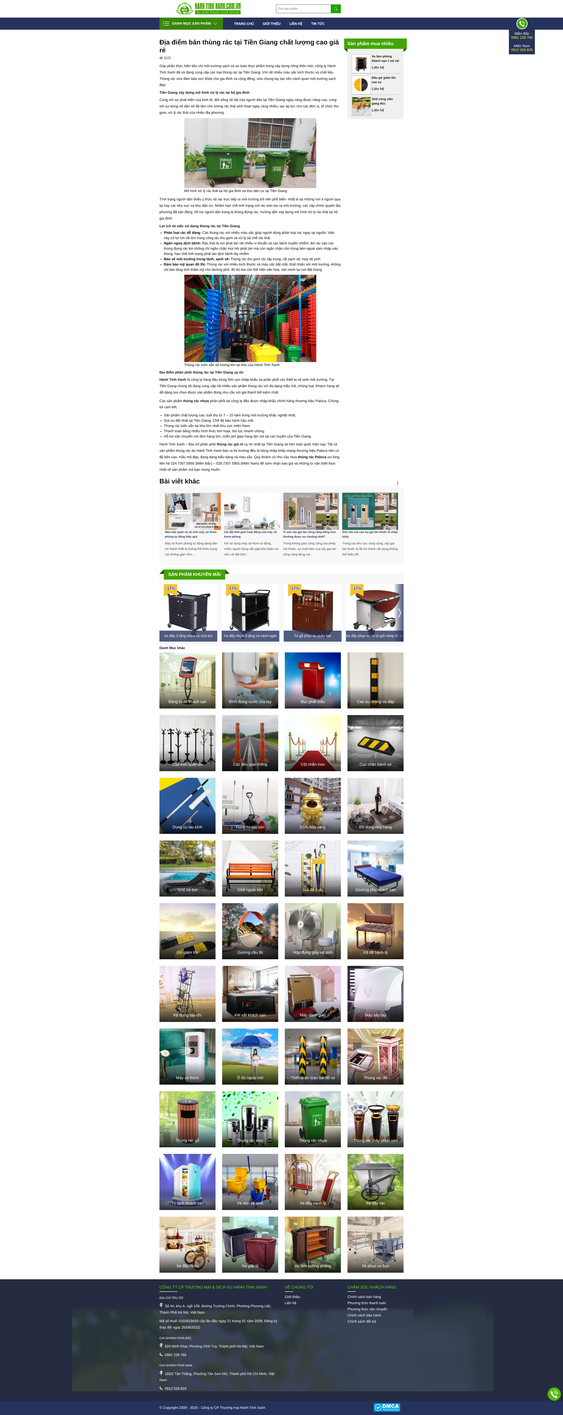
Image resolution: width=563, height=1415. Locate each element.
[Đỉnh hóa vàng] (313, 806)
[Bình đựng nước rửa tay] (250, 680)
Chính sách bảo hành (364, 1315)
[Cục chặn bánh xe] (375, 743)
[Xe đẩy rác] (375, 1182)
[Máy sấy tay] (375, 994)
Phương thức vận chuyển (367, 1309)
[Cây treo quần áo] (187, 743)
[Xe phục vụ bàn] (375, 1245)
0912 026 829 (522, 50)
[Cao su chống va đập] (375, 680)
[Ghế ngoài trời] (250, 868)
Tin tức (318, 23)
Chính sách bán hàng (364, 1297)
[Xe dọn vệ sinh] (250, 1182)
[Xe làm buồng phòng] (313, 1245)
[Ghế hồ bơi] (187, 868)
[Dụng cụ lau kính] (187, 806)
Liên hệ (295, 23)
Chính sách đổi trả (361, 1321)
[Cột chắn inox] (313, 743)
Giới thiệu (271, 23)
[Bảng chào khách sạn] (187, 680)
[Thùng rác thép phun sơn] (375, 1119)
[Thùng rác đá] (375, 1057)
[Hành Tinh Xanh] (208, 13)
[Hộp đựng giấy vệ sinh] (313, 931)
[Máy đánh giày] (313, 994)
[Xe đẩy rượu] (187, 1245)
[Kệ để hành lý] (375, 931)
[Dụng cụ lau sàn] (250, 806)
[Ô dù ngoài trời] (250, 1057)
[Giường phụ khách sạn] (375, 868)
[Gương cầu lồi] (250, 931)
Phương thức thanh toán (366, 1303)
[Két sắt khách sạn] (250, 994)
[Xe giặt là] (250, 1245)
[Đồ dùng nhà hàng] (375, 806)
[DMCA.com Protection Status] (389, 1408)
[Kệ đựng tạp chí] (187, 994)
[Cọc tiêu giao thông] (250, 743)
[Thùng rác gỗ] (187, 1119)
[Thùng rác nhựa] (313, 1119)
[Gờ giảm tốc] (187, 931)
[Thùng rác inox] (250, 1119)
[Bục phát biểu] (313, 680)
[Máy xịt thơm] (187, 1057)
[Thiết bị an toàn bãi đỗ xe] (313, 1057)
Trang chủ (244, 23)
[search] (336, 8)
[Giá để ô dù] (313, 868)
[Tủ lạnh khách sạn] (187, 1182)
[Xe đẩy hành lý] (313, 1182)
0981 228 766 (522, 38)
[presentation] (392, 483)
